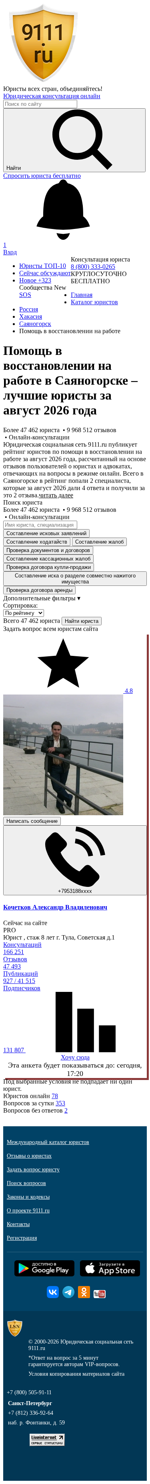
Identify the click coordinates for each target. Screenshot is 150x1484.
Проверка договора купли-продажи (48, 567)
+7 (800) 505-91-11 (29, 1392)
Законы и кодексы (28, 1197)
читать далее (56, 495)
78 (55, 1095)
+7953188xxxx (75, 891)
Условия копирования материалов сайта (76, 1374)
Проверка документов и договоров (48, 550)
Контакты (18, 1224)
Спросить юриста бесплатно (42, 175)
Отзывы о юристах (29, 1156)
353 (60, 1103)
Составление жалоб (99, 542)
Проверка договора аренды (39, 590)
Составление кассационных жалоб (48, 559)
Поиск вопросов (26, 1183)
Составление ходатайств (36, 542)
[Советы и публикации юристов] (43, 81)
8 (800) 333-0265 (93, 266)
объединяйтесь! (81, 88)
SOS (25, 294)
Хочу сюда (75, 1057)
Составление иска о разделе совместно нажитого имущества (75, 579)
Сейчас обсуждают (45, 273)
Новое (35, 280)
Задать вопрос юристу (33, 1170)
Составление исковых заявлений (46, 533)
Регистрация (22, 1238)
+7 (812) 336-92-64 (30, 1413)
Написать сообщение (32, 821)
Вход (10, 252)
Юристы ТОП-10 (42, 265)
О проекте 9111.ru (28, 1211)
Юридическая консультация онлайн (51, 96)
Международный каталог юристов (48, 1142)
